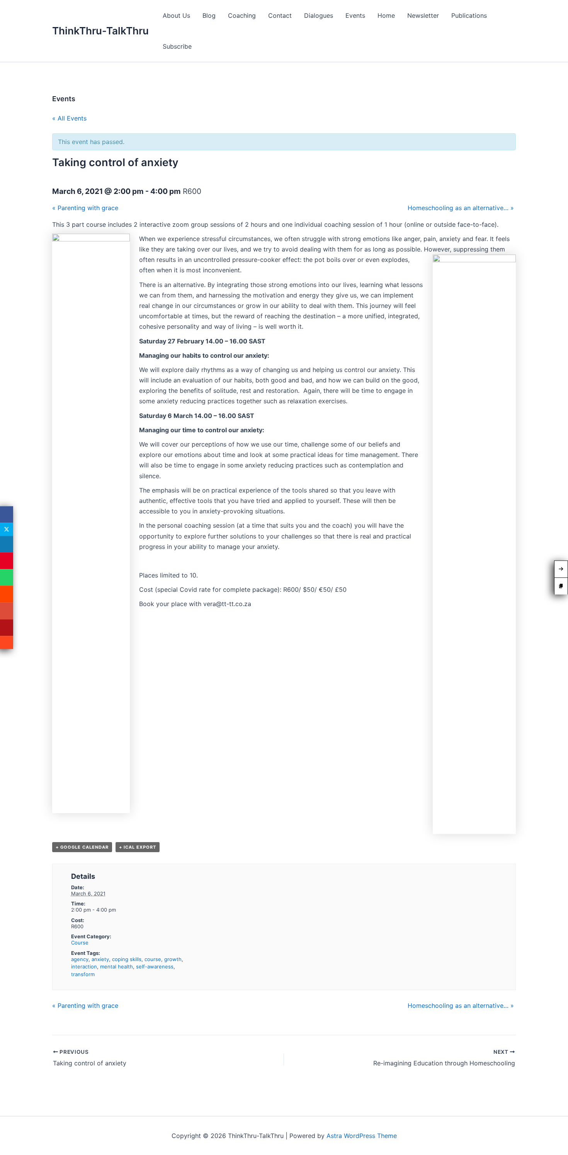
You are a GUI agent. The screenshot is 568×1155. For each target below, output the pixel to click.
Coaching (242, 15)
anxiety (100, 959)
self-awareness (154, 966)
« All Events (69, 118)
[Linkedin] (6, 544)
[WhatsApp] (6, 577)
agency (79, 959)
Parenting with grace (85, 208)
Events (355, 15)
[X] (6, 529)
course (153, 959)
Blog (209, 15)
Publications (469, 15)
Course (79, 942)
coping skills (126, 959)
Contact (280, 15)
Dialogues (318, 15)
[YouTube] (6, 627)
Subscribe (177, 46)
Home (386, 15)
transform (83, 974)
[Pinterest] (6, 560)
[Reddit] (6, 594)
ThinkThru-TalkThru (100, 31)
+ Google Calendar (82, 847)
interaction (84, 966)
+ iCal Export (137, 847)
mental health (116, 966)
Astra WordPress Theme (362, 1136)
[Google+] (6, 611)
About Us (176, 15)
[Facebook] (6, 514)
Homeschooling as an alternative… (461, 208)
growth (173, 959)
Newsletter (423, 15)
